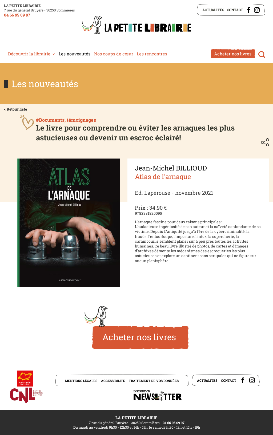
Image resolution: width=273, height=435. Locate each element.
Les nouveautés (74, 53)
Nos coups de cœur (113, 53)
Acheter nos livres (232, 53)
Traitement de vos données (154, 381)
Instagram (257, 10)
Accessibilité (113, 381)
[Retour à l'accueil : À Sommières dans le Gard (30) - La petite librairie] (136, 25)
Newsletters (157, 395)
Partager (265, 142)
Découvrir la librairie (29, 53)
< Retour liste (15, 109)
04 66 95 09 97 (17, 15)
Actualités (213, 9)
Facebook (248, 10)
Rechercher (261, 54)
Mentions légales (81, 381)
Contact (235, 9)
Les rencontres (152, 53)
